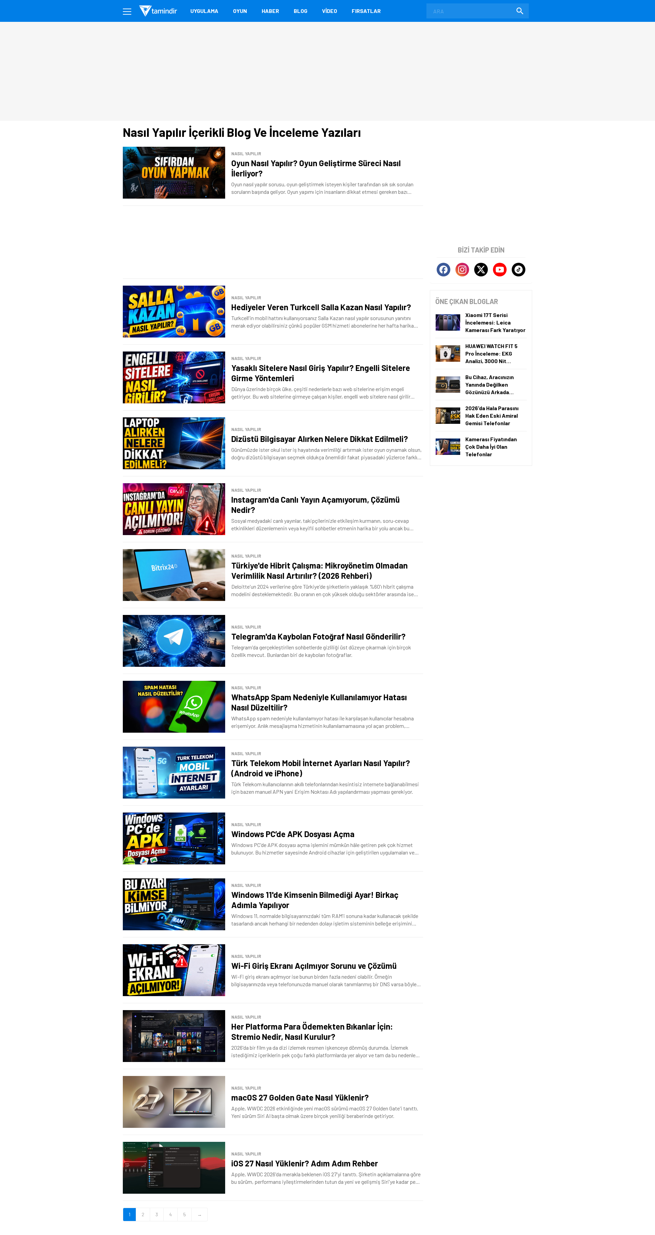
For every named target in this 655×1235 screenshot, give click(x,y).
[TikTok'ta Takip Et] (518, 269)
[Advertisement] (273, 242)
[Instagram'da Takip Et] (462, 269)
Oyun (240, 11)
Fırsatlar (366, 11)
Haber (270, 11)
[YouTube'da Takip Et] (500, 269)
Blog (300, 11)
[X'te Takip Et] (481, 269)
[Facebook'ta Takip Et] (443, 269)
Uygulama (204, 11)
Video (329, 11)
